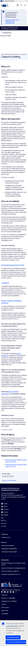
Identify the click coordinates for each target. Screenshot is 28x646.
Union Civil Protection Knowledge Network (13, 568)
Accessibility (4, 613)
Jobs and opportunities (7, 545)
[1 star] (3, 476)
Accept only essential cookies (16, 642)
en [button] (17, 5)
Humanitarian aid (7, 32)
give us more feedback (10, 480)
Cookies (3, 604)
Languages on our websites (9, 601)
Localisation (5, 283)
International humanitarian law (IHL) (12, 265)
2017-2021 (13, 461)
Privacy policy (5, 607)
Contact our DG (5, 537)
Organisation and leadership (9, 548)
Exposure (3, 523)
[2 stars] (4, 476)
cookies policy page (11, 626)
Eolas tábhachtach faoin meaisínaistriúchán (12, 21)
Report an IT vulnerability (8, 598)
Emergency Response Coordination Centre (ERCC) (13, 564)
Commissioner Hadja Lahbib (9, 552)
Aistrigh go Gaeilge (10, 19)
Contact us (4, 595)
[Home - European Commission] (5, 5)
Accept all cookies (13, 637)
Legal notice (4, 610)
